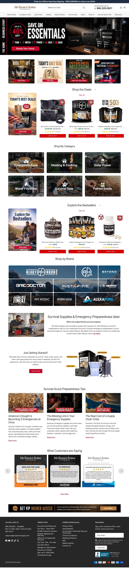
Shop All (91, 15)
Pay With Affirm (43, 545)
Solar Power (38, 15)
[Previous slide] (8, 471)
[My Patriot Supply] (25, 7)
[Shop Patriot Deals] (22, 114)
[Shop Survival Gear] (64, 186)
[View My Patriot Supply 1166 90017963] (108, 557)
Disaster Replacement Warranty (45, 534)
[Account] (121, 8)
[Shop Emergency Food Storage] (26, 162)
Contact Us (66, 546)
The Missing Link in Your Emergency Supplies (61, 417)
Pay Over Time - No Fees (46, 542)
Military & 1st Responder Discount (46, 539)
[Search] (83, 7)
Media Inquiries (68, 543)
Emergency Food (25, 15)
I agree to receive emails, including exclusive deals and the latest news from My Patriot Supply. (109, 541)
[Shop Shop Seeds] (103, 186)
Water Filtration (60, 15)
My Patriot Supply (15, 562)
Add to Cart (52, 136)
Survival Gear (73, 15)
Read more (12, 440)
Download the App (44, 555)
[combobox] (66, 7)
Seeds (83, 15)
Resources (118, 15)
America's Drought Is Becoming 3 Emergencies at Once (24, 419)
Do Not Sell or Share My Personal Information (74, 532)
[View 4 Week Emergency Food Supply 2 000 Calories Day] (30, 471)
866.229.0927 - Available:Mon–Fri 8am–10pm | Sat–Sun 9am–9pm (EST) (18, 529)
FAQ (63, 541)
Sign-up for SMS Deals (45, 552)
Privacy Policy (67, 526)
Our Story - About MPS (45, 529)
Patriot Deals (11, 15)
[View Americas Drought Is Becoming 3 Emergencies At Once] (25, 403)
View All (82, 95)
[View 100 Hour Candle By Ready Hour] (98, 471)
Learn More (36, 371)
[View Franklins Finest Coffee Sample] (64, 471)
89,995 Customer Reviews (47, 531)
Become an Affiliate (44, 550)
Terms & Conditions (69, 535)
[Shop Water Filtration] (26, 186)
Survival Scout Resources (46, 526)
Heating (48, 15)
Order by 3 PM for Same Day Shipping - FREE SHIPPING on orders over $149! (64, 2)
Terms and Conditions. (106, 543)
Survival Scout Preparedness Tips (64, 389)
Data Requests (67, 529)
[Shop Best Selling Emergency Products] (22, 230)
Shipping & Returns (69, 538)
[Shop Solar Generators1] (103, 162)
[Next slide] (121, 471)
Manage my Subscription (46, 547)
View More (64, 494)
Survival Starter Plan (104, 15)
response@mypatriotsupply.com (17, 536)
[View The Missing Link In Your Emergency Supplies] (64, 403)
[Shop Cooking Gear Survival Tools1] (64, 162)
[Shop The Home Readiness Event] (64, 36)
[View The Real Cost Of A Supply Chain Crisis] (103, 403)
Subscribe (101, 548)
